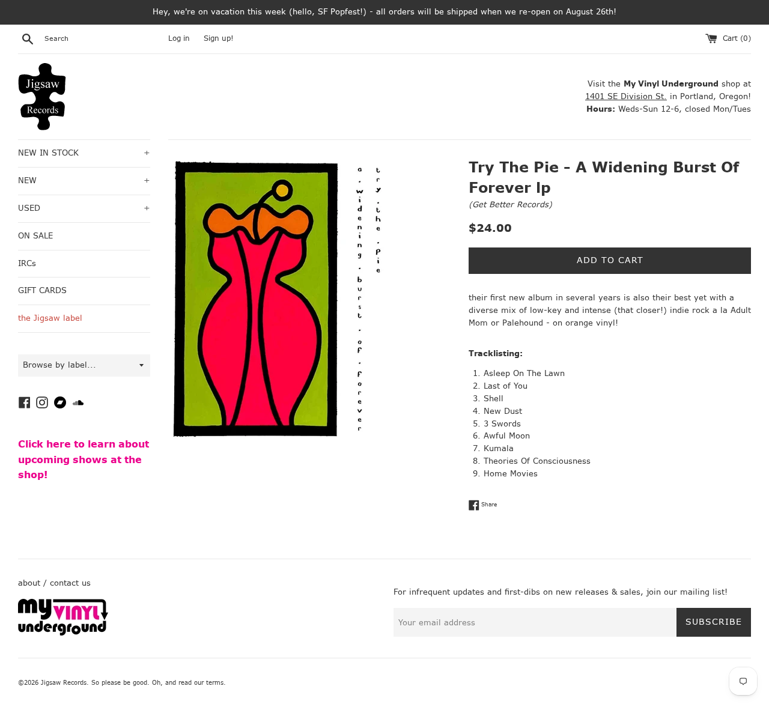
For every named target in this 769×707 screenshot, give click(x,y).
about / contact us (54, 583)
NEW (84, 180)
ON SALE (35, 236)
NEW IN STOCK (84, 153)
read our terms (200, 683)
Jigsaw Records (64, 683)
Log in (179, 38)
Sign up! (219, 38)
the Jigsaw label (50, 318)
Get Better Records (510, 204)
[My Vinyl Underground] (63, 633)
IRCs (27, 263)
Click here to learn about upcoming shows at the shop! (83, 459)
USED (84, 208)
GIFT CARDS (42, 290)
